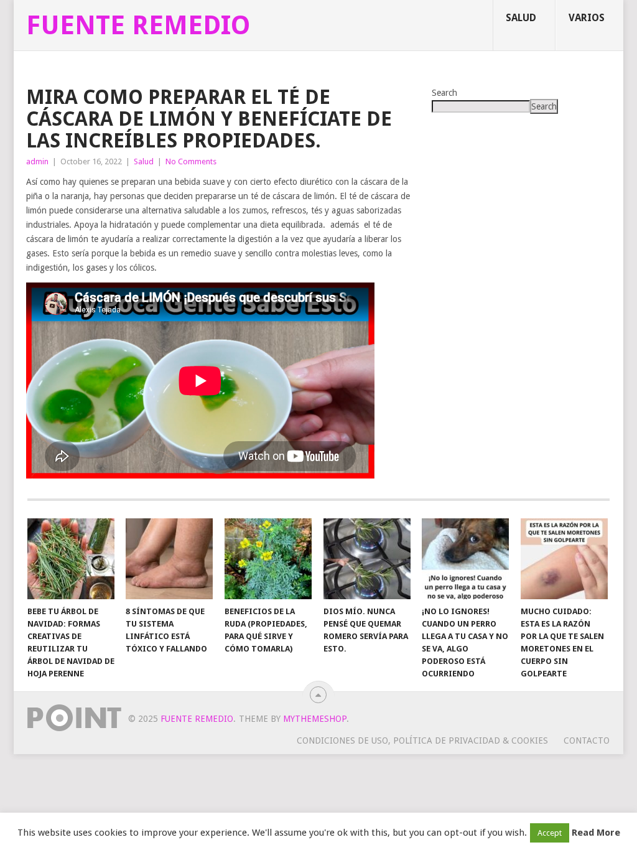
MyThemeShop (314, 719)
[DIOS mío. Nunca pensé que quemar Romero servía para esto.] (367, 558)
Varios (587, 18)
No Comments (190, 161)
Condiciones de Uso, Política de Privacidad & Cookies (422, 740)
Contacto (587, 740)
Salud (521, 18)
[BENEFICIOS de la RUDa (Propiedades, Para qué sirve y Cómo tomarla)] (268, 558)
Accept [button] (549, 833)
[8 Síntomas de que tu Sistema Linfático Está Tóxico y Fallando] (169, 558)
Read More (596, 832)
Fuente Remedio (138, 25)
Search (444, 93)
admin (37, 161)
